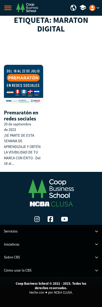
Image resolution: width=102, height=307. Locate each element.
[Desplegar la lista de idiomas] (73, 8)
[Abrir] (8, 8)
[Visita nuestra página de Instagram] (37, 219)
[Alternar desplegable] (98, 8)
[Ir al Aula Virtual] (83, 8)
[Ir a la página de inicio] (27, 7)
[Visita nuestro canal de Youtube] (64, 219)
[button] (51, 231)
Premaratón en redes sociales (21, 115)
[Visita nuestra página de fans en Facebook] (50, 219)
